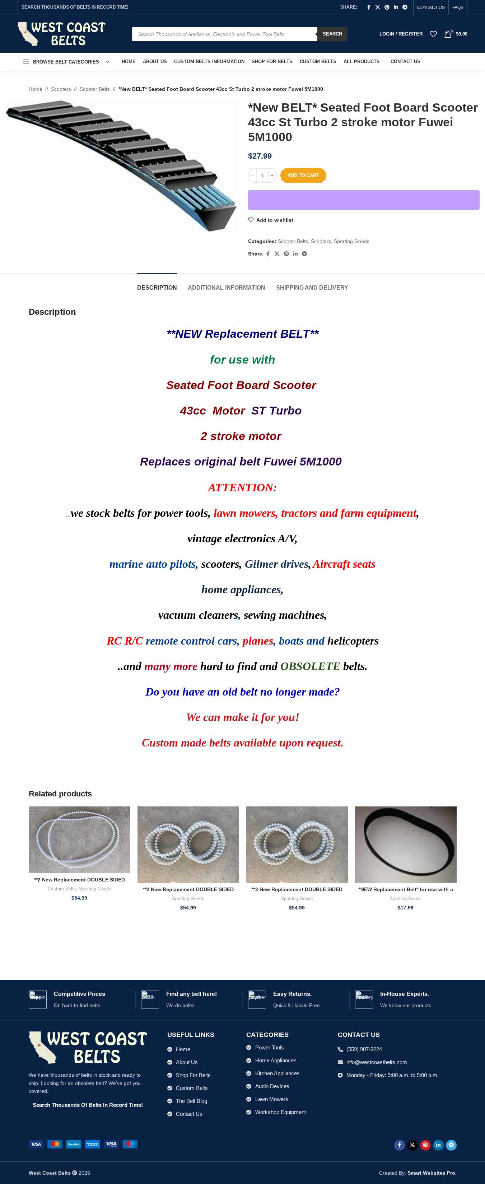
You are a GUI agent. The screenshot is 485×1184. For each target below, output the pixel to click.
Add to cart (303, 175)
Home (35, 89)
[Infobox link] (79, 1000)
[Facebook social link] (368, 7)
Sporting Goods (351, 241)
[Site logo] (62, 33)
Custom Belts (62, 888)
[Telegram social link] (405, 7)
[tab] (157, 284)
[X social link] (377, 7)
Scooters (61, 89)
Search (332, 34)
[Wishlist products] (433, 34)
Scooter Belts (95, 89)
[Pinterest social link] (387, 7)
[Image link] (83, 1144)
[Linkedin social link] (396, 7)
